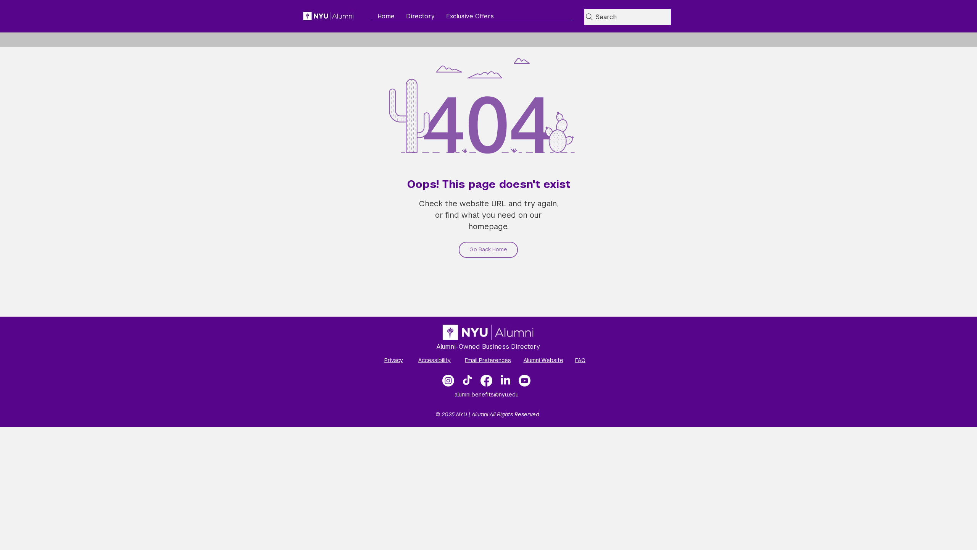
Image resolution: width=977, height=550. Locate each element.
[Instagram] (448, 381)
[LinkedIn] (505, 381)
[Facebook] (486, 381)
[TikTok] (467, 381)
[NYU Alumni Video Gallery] (524, 381)
